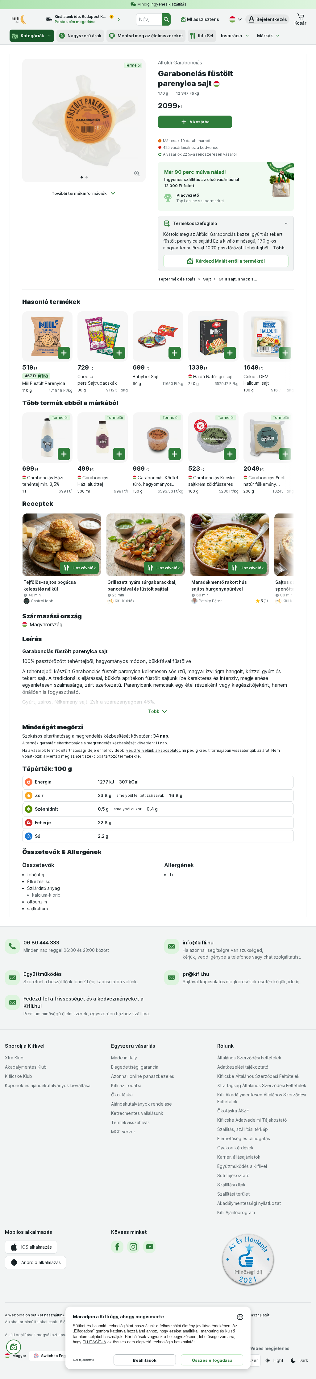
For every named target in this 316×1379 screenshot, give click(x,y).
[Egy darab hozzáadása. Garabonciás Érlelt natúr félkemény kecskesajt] (285, 454)
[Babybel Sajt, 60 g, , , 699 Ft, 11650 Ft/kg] (158, 336)
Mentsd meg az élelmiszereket (150, 35)
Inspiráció (231, 35)
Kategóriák (32, 35)
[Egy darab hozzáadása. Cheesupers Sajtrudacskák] (119, 353)
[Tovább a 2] (86, 177)
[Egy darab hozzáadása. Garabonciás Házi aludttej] (119, 454)
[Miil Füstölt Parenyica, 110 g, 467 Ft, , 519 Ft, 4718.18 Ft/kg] (47, 336)
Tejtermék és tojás (177, 278)
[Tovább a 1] (82, 177)
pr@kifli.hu (196, 974)
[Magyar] (235, 19)
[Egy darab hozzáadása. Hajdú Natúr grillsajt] (230, 353)
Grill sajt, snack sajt (238, 278)
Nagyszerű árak (85, 35)
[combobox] (148, 19)
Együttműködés (42, 974)
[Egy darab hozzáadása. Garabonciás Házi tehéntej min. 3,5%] (64, 454)
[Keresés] (166, 19)
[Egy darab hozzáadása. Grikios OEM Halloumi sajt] (285, 353)
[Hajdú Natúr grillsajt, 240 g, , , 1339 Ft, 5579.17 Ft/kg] (213, 336)
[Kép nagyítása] (137, 173)
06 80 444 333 (41, 942)
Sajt (207, 278)
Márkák (265, 35)
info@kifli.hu (198, 942)
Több (279, 247)
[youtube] (149, 1247)
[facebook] (117, 1247)
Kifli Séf (206, 35)
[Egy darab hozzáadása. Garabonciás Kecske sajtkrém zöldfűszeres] (230, 454)
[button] (267, 19)
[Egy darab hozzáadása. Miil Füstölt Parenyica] (64, 353)
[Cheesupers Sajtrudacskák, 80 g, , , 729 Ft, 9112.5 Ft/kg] (102, 336)
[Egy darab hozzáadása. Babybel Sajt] (174, 353)
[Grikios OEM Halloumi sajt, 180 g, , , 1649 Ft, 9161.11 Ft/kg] (268, 336)
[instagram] (133, 1247)
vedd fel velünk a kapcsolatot (153, 750)
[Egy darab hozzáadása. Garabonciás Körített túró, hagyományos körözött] (174, 454)
